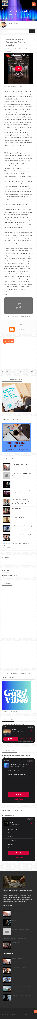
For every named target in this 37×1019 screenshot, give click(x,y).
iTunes (14, 316)
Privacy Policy (23, 1014)
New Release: (6, 724)
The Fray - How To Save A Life (21, 544)
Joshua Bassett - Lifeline (18, 724)
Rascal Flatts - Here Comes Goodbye (20, 995)
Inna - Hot (15, 482)
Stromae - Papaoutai (18, 517)
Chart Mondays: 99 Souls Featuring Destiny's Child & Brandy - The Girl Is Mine (20, 502)
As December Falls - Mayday (13, 86)
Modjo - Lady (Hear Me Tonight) (22, 526)
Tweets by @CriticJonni (9, 575)
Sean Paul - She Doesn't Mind (21, 535)
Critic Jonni (16, 1014)
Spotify (9, 316)
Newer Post (4, 371)
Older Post (33, 371)
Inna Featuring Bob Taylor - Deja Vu (20, 929)
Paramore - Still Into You (19, 464)
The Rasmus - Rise (8, 815)
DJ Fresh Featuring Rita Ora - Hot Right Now (15, 938)
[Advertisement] (18, 654)
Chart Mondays (7, 755)
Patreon (10, 107)
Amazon (27, 316)
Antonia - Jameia (17, 508)
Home (19, 371)
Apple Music (20, 316)
